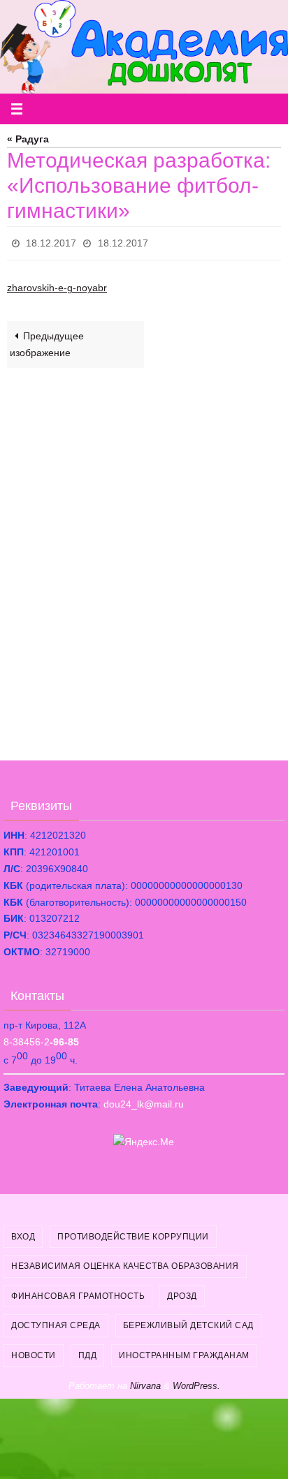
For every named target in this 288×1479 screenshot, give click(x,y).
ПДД (87, 1351)
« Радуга (28, 139)
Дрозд (182, 1292)
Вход (23, 1232)
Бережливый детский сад (188, 1322)
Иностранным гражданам (184, 1351)
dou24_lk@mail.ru (143, 1100)
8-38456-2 (41, 1038)
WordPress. (196, 1381)
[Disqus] (144, 552)
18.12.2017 (51, 241)
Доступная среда (56, 1322)
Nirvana (145, 1381)
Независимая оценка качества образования (125, 1262)
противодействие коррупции (133, 1232)
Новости (33, 1351)
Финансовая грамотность (78, 1292)
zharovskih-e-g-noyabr (57, 284)
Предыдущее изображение (47, 341)
